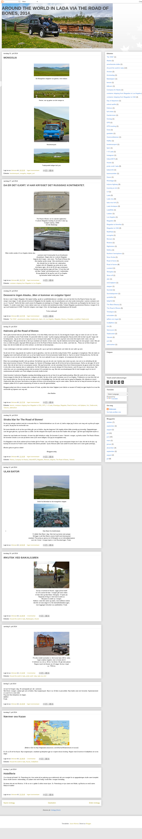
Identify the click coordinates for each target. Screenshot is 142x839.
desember (110, 448)
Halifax (109, 141)
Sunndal (109, 290)
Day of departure (113, 101)
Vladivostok (85, 319)
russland (110, 268)
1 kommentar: (31, 616)
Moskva (63, 319)
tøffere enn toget (112, 319)
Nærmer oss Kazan (15, 716)
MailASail (110, 232)
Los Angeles (50, 319)
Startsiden (52, 803)
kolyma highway (112, 184)
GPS (43, 405)
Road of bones (72, 405)
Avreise (109, 71)
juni (108, 437)
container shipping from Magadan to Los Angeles (25, 283)
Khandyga (56, 405)
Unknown (112, 409)
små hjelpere (82, 405)
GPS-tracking (111, 126)
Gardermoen (34, 319)
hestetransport (14, 173)
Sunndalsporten (112, 293)
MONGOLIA (10, 57)
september (110, 426)
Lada (108, 195)
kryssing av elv (112, 188)
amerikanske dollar (24, 319)
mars (108, 440)
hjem (40, 319)
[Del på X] (48, 170)
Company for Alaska (21, 459)
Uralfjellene (34, 762)
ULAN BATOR (11, 471)
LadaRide (110, 210)
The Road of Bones (62, 459)
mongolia (23, 173)
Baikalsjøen (30, 619)
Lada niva (110, 199)
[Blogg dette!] (46, 170)
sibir (108, 279)
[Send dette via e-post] (44, 170)
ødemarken (13, 408)
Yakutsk (6, 408)
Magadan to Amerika (114, 224)
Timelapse (110, 312)
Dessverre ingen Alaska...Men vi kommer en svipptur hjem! (37, 295)
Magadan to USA (113, 228)
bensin (12, 405)
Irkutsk (37, 619)
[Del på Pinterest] (52, 170)
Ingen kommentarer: (33, 170)
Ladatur (109, 213)
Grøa (108, 130)
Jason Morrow (74, 823)
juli (108, 433)
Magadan (57, 319)
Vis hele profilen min (114, 412)
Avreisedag (111, 75)
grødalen (110, 133)
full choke (110, 111)
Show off (110, 275)
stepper (29, 173)
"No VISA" (13, 319)
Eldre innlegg (94, 803)
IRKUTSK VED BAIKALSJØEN (21, 557)
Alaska (12, 459)
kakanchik (110, 170)
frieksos (109, 108)
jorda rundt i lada (31, 676)
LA (44, 319)
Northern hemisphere (114, 253)
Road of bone (111, 261)
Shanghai (70, 319)
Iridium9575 (32, 459)
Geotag (109, 119)
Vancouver (110, 330)
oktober (109, 422)
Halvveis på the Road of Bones (21, 330)
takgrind (52, 459)
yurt (33, 173)
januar (109, 444)
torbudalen (110, 315)
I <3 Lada (49, 405)
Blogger (88, 823)
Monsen (46, 459)
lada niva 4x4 (42, 676)
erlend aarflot (111, 104)
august (109, 429)
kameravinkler (112, 173)
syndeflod (77, 319)
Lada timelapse (112, 206)
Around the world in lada (17, 619)
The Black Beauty (113, 304)
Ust (88, 405)
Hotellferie (9, 773)
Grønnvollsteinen (113, 137)
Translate (114, 399)
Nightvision (110, 246)
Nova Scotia (111, 257)
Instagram (110, 155)
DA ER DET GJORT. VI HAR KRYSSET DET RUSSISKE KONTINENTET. (44, 185)
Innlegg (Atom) (55, 810)
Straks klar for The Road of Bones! (23, 419)
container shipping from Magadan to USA (28, 405)
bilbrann (109, 86)
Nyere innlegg (9, 803)
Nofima (109, 250)
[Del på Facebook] (50, 170)
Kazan (28, 762)
